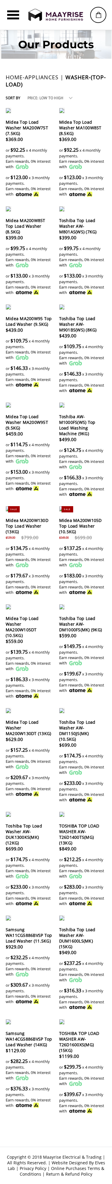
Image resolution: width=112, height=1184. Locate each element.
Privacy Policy (33, 1168)
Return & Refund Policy (69, 1174)
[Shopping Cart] (98, 15)
